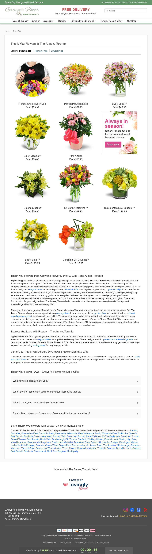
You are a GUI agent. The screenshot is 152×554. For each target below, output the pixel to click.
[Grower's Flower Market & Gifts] (26, 11)
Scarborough (58, 439)
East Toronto (33, 439)
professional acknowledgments (118, 339)
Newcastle (60, 433)
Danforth (82, 439)
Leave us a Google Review (133, 516)
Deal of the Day (20, 20)
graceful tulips (115, 289)
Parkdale (39, 445)
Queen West (51, 445)
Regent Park (65, 445)
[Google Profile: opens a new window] (139, 510)
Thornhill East (27, 448)
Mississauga (123, 445)
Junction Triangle (110, 442)
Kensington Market (128, 442)
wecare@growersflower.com (18, 518)
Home (7, 31)
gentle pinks (100, 313)
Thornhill (101, 448)
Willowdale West (75, 433)
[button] (144, 541)
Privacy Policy (65, 542)
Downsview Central (86, 448)
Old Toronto (71, 439)
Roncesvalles (78, 445)
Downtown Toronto (130, 436)
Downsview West (44, 448)
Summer (35, 20)
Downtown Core (82, 442)
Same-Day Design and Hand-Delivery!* (25, 2)
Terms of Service (49, 542)
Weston (57, 448)
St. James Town (94, 445)
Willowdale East (109, 433)
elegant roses (35, 289)
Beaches (31, 442)
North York (45, 439)
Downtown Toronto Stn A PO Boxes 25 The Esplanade (93, 436)
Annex (23, 442)
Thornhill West (69, 448)
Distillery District (95, 439)
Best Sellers (25, 50)
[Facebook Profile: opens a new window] (132, 510)
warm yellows (63, 313)
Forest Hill (96, 442)
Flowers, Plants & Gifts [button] (111, 20)
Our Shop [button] (132, 20)
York (63, 436)
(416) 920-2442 (12, 515)
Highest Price (41, 50)
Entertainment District (114, 439)
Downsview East (29, 433)
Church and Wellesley (62, 442)
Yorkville (15, 442)
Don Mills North (123, 448)
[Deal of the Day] (119, 132)
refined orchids (71, 289)
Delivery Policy (103, 542)
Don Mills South (46, 433)
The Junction (109, 445)
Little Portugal (27, 445)
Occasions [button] (48, 20)
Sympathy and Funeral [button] (83, 20)
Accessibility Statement (84, 542)
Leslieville (15, 445)
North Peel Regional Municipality (62, 451)
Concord (111, 448)
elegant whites (44, 339)
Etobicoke (123, 433)
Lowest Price (57, 50)
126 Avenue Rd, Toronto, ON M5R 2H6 (23, 512)
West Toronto (53, 436)
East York (15, 433)
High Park (131, 439)
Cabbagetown (44, 442)
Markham (15, 448)
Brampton (135, 445)
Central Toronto (18, 439)
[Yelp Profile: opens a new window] (145, 510)
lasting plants (39, 345)
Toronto (133, 430)
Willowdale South (92, 433)
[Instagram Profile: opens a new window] (126, 510)
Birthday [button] (62, 20)
